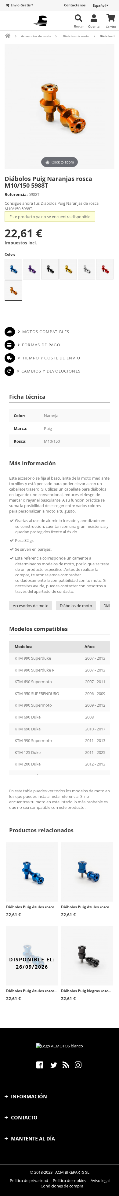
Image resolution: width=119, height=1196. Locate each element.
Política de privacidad (29, 1180)
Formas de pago (41, 345)
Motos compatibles (45, 331)
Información (29, 1096)
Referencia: (16, 194)
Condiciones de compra (62, 1186)
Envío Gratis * (22, 5)
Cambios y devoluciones (51, 371)
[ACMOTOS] (40, 21)
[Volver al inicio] (12, 36)
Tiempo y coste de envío (51, 358)
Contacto (24, 1117)
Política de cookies (69, 1180)
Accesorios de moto (31, 605)
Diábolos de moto (76, 605)
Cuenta (93, 26)
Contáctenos (74, 5)
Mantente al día (33, 1138)
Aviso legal (100, 1180)
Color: (10, 254)
